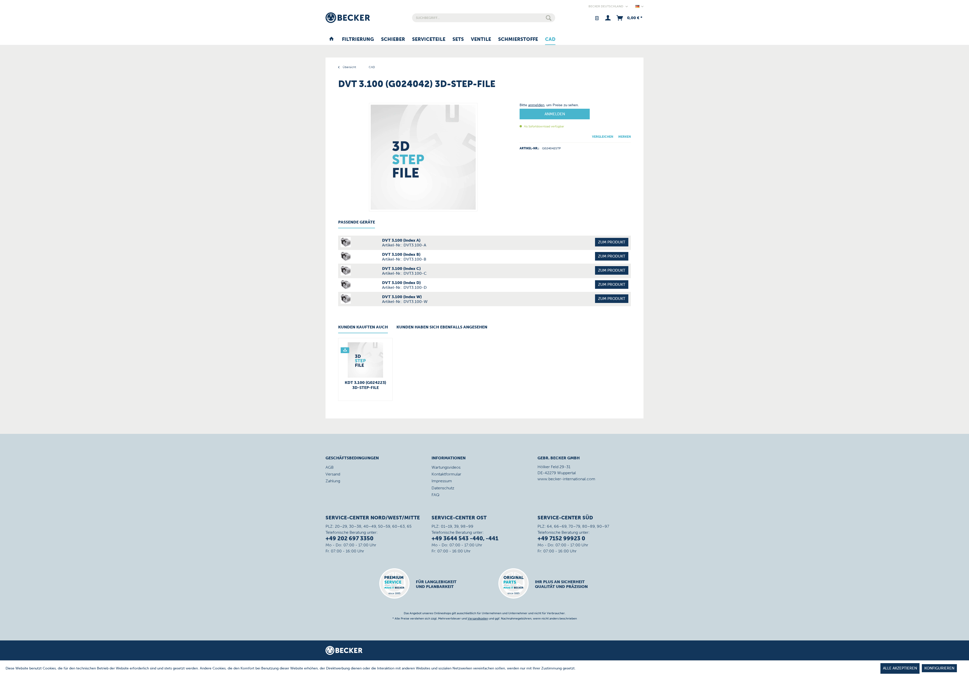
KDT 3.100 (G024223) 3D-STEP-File (365, 385)
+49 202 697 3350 (349, 538)
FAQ (435, 494)
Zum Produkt (611, 242)
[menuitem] (483, 17)
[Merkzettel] (596, 17)
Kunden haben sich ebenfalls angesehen (441, 327)
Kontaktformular (446, 474)
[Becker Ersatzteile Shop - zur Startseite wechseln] (348, 17)
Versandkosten (478, 618)
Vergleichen (602, 136)
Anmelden (555, 114)
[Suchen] (548, 17)
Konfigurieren (939, 668)
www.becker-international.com (566, 478)
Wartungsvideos (446, 467)
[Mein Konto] (607, 17)
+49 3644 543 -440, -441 (465, 538)
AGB (330, 467)
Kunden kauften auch (363, 327)
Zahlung (333, 480)
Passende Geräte (356, 222)
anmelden (536, 105)
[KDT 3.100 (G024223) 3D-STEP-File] (365, 360)
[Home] (331, 39)
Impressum (442, 480)
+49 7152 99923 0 (561, 538)
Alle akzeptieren (900, 668)
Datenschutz (443, 488)
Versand (333, 474)
